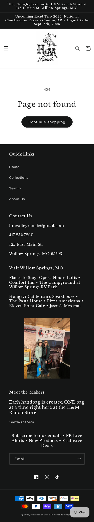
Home (14, 167)
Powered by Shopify (62, 514)
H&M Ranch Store (40, 514)
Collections (18, 177)
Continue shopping (47, 122)
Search (15, 188)
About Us (17, 199)
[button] (6, 48)
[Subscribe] (79, 459)
